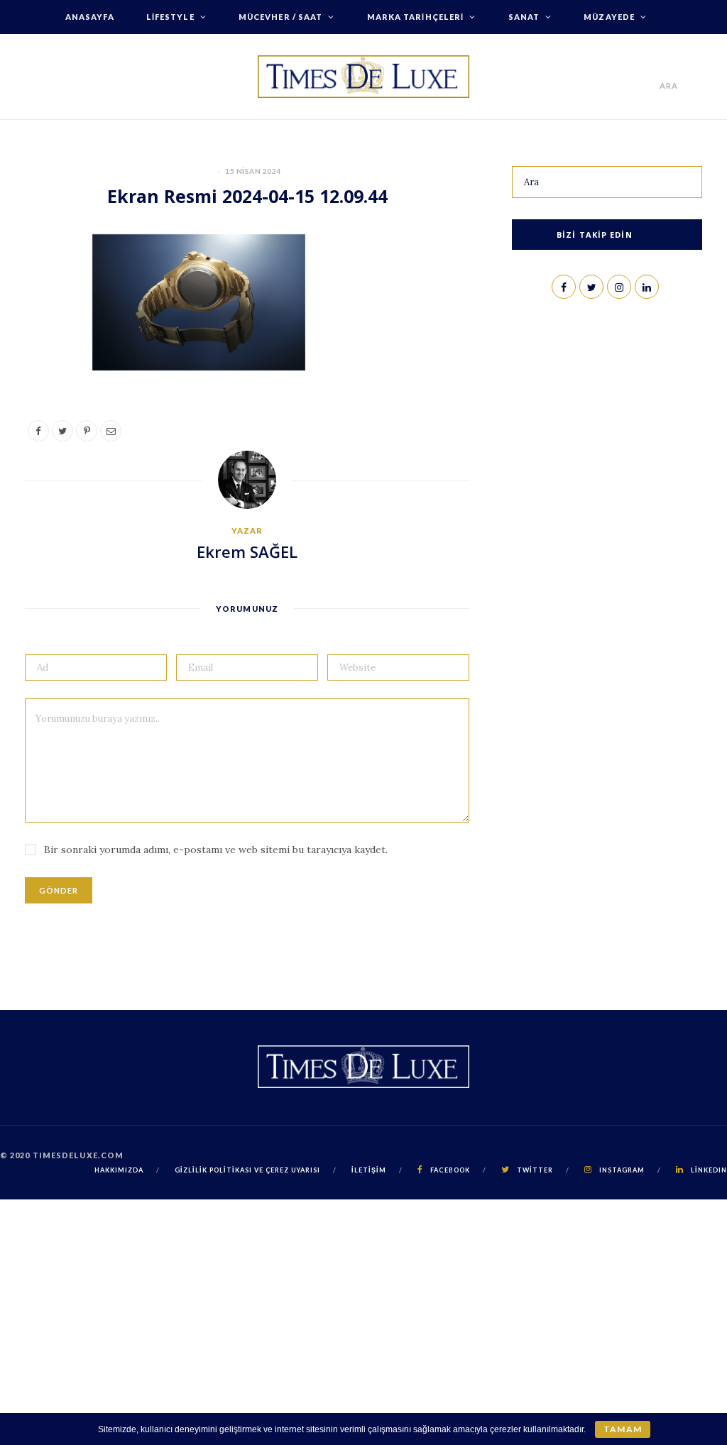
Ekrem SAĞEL (247, 551)
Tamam (622, 1429)
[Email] (43, 399)
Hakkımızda (363, 50)
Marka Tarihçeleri (415, 16)
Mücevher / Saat (281, 16)
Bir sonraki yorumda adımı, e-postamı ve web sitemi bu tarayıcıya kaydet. (216, 849)
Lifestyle (170, 16)
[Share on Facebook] (43, 291)
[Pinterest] (43, 363)
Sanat (524, 16)
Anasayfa (89, 16)
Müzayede (609, 16)
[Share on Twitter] (43, 327)
